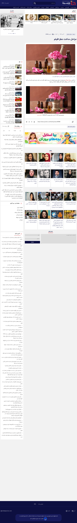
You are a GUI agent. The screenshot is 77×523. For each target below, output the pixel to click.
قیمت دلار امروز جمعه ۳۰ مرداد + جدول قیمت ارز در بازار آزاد (44, 204)
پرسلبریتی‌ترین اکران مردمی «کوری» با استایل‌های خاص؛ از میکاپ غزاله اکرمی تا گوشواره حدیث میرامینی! (57, 204)
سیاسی (62, 7)
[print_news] (34, 122)
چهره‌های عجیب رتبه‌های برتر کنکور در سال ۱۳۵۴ (12, 334)
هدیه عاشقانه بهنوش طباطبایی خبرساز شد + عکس (11, 267)
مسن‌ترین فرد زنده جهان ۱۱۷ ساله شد (9, 83)
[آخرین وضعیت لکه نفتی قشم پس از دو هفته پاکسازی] (18, 88)
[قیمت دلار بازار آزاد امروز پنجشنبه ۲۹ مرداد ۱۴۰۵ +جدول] (57, 17)
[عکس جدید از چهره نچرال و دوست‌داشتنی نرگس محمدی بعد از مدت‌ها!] (44, 157)
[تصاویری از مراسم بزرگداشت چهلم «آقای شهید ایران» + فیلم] (18, 66)
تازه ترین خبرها (19, 217)
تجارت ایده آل (19, 215)
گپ (74, 511)
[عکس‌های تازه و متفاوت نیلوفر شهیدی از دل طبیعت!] (57, 157)
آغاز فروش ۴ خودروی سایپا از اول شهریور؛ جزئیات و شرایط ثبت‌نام (9, 72)
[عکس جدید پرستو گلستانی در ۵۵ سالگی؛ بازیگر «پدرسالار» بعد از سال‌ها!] (70, 157)
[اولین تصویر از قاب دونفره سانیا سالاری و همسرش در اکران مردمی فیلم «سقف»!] (44, 214)
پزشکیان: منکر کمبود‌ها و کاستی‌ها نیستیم (13, 377)
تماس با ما (7, 3)
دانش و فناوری (36, 7)
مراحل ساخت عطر (71, 126)
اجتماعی (52, 7)
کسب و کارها (16, 7)
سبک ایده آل (68, 80)
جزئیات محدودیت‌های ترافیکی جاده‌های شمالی (12, 386)
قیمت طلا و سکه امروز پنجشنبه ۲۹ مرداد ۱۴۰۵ (44, 22)
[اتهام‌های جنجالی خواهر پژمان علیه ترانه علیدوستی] (44, 173)
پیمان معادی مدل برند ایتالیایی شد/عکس (58, 180)
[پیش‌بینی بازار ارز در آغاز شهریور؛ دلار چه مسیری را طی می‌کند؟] (18, 94)
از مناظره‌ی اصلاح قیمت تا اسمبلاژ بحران (13, 300)
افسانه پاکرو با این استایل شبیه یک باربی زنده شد (70, 203)
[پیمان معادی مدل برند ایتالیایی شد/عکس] (57, 173)
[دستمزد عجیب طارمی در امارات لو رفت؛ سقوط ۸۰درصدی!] (18, 110)
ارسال (32, 242)
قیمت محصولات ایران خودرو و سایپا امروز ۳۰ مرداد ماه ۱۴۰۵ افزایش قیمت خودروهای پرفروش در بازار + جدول (57, 224)
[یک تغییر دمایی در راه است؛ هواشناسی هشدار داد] (18, 121)
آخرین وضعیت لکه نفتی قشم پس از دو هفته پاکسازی (9, 89)
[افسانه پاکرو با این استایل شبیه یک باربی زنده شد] (70, 196)
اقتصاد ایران (20, 207)
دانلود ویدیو (39, 115)
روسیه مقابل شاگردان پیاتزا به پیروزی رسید (13, 270)
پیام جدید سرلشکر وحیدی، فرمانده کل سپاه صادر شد (11, 241)
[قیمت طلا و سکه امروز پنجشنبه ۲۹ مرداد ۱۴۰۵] (44, 17)
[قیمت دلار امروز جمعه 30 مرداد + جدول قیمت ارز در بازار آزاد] (44, 196)
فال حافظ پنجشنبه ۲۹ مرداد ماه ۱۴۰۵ (31, 22)
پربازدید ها (17, 126)
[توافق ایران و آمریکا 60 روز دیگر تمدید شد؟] (12, 20)
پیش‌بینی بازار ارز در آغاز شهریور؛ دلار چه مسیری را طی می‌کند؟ (9, 94)
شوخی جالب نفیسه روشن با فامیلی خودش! (31, 164)
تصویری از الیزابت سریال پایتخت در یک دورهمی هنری (32, 181)
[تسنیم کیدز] (50, 138)
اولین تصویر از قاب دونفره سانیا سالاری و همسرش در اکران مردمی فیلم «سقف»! (44, 222)
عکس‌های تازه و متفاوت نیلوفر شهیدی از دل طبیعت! (58, 165)
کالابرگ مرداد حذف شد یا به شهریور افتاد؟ (13, 409)
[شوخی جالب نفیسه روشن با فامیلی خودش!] (31, 157)
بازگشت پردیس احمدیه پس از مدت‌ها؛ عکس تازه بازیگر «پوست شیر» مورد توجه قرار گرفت (70, 182)
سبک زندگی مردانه (19, 212)
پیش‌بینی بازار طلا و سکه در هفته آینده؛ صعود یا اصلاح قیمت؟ (9, 78)
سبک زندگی (29, 7)
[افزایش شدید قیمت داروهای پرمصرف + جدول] (70, 17)
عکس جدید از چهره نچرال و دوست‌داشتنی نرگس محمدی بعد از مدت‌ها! (44, 165)
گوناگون (73, 11)
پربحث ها (5, 126)
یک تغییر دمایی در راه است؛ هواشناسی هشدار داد (9, 122)
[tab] (13, 33)
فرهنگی (47, 7)
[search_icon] (35, 3)
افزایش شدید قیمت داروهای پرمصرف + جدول (69, 22)
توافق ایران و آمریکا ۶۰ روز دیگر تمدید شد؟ (12, 29)
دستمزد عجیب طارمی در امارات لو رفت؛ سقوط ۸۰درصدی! (10, 111)
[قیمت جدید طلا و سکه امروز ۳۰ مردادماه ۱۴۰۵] (70, 214)
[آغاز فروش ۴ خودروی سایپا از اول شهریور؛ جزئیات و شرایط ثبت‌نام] (18, 72)
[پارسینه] (68, 3)
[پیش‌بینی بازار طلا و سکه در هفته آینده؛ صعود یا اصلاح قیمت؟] (18, 77)
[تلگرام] (29, 122)
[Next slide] (21, 21)
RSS (3, 3)
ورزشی (42, 7)
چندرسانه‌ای (23, 7)
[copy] (72, 121)
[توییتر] (27, 122)
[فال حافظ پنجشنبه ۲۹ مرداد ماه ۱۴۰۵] (31, 17)
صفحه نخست (73, 7)
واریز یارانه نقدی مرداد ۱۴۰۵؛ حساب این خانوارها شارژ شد (9, 100)
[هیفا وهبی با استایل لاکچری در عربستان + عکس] (31, 196)
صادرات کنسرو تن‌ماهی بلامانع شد (14, 368)
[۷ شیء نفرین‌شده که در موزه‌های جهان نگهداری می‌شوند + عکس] (18, 116)
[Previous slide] (2, 21)
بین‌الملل (57, 7)
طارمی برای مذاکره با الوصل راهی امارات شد (13, 293)
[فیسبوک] (32, 122)
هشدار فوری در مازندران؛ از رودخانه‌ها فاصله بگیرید (11, 433)
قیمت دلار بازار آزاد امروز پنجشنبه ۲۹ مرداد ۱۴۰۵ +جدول (57, 22)
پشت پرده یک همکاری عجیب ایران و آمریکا (12, 166)
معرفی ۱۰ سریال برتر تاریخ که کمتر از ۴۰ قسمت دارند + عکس (9, 105)
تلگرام (69, 511)
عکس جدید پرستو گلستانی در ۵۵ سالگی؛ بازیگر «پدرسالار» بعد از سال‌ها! (70, 165)
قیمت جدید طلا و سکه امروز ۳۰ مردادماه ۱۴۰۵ (71, 221)
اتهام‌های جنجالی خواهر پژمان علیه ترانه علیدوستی (44, 180)
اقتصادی (67, 7)
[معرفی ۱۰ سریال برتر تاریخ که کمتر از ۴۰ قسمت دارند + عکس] (18, 105)
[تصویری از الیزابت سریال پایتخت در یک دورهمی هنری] (31, 173)
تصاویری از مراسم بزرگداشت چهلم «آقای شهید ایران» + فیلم (8, 67)
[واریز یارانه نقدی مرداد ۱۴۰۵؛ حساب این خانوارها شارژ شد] (18, 99)
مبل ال (21, 220)
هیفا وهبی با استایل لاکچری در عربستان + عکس (31, 203)
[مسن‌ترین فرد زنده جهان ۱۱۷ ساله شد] (18, 83)
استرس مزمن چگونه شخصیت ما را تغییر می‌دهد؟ (12, 310)
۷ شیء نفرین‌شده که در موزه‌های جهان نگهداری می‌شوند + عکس (10, 116)
